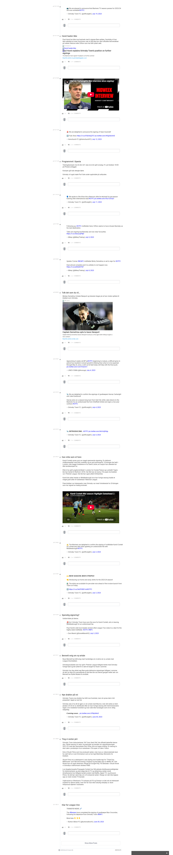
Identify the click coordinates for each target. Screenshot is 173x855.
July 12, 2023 (97, 139)
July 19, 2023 (97, 14)
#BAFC (100, 814)
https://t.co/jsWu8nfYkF (75, 267)
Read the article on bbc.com (70, 339)
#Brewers (73, 812)
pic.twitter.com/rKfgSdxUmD (105, 136)
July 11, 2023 (97, 202)
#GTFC (81, 10)
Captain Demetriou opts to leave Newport (81, 332)
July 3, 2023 (96, 552)
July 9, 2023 (89, 237)
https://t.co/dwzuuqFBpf (75, 234)
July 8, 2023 (89, 270)
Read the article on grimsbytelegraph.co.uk (75, 58)
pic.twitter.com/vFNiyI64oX (89, 713)
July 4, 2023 (91, 370)
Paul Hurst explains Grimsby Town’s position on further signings (87, 51)
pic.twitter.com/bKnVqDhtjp (98, 431)
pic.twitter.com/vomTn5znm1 (77, 367)
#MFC (90, 630)
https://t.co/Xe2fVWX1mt (78, 589)
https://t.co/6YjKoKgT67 (85, 136)
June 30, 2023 (97, 717)
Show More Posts (91, 843)
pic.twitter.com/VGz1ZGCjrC (104, 199)
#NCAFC (81, 261)
